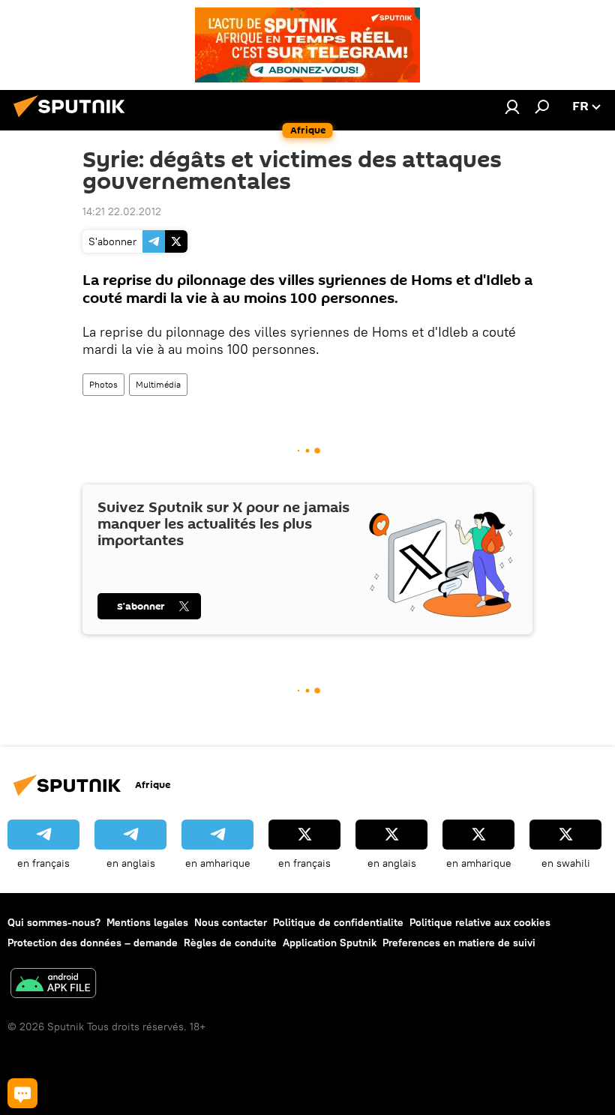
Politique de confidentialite (338, 922)
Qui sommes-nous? (54, 922)
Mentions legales (147, 922)
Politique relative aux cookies (480, 922)
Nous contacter (230, 922)
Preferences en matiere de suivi (459, 942)
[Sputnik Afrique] (74, 119)
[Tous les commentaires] (23, 1093)
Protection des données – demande (93, 942)
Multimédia (158, 384)
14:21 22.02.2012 (121, 211)
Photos (103, 384)
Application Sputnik (329, 942)
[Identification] (512, 106)
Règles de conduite (230, 942)
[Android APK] (53, 985)
